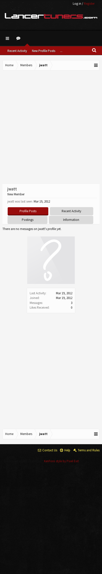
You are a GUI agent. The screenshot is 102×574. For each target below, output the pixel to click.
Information (71, 220)
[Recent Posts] (19, 38)
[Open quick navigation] (96, 65)
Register (89, 3)
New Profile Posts (43, 51)
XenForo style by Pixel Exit (61, 461)
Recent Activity (17, 51)
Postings (27, 220)
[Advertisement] (51, 126)
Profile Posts (28, 211)
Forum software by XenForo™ (24, 461)
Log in (77, 3)
